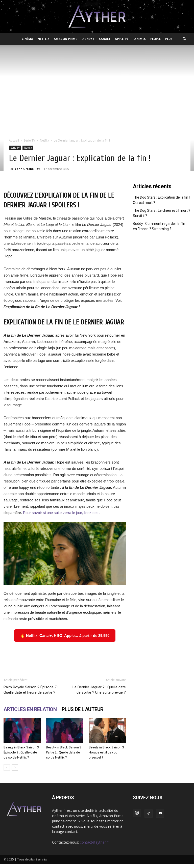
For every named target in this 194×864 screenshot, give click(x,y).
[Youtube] (160, 813)
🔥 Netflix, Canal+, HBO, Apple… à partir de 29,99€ (64, 635)
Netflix (43, 39)
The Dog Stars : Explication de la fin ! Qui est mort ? (161, 200)
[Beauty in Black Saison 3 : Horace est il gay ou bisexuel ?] (107, 730)
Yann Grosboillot (27, 169)
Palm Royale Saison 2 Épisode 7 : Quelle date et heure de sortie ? (31, 690)
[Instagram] (137, 813)
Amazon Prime (65, 39)
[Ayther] (97, 16)
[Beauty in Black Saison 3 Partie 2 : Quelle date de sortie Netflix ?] (64, 730)
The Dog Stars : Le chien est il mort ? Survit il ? (161, 213)
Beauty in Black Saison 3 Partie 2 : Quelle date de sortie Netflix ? (63, 752)
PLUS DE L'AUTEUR (82, 709)
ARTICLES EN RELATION (30, 709)
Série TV (29, 140)
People (155, 39)
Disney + (88, 39)
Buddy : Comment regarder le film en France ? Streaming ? (159, 226)
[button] (184, 39)
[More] (157, 656)
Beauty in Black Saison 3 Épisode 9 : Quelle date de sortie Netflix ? (21, 752)
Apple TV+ (122, 39)
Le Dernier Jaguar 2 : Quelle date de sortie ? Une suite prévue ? (99, 690)
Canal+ (104, 39)
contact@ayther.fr (94, 842)
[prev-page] (7, 767)
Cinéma (27, 39)
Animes (140, 39)
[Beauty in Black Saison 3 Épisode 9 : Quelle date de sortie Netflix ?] (22, 730)
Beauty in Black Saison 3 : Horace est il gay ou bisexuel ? (107, 752)
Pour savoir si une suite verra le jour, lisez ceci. (61, 512)
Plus (169, 39)
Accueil (14, 140)
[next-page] (15, 767)
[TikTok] (148, 813)
